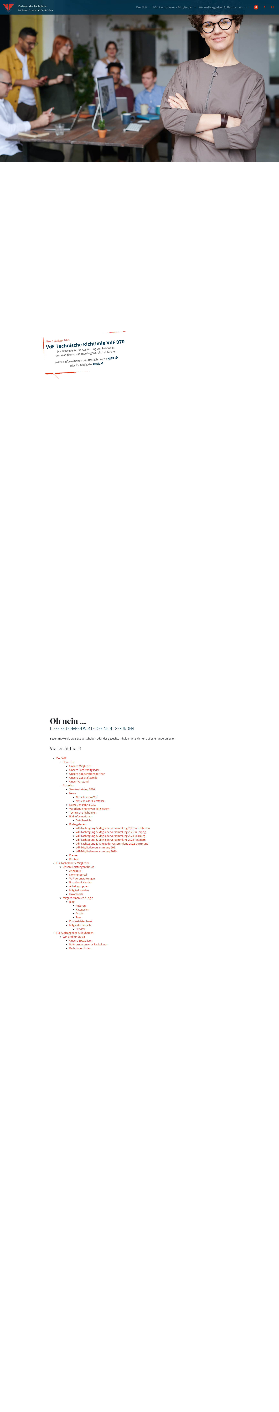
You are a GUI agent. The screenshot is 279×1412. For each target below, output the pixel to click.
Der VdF (144, 7)
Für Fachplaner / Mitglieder (175, 7)
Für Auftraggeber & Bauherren (222, 7)
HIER (111, 358)
